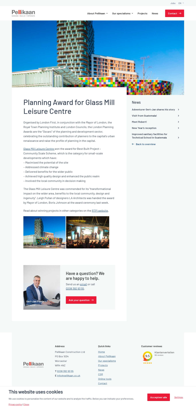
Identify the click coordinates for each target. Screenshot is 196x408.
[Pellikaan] (23, 13)
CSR (100, 374)
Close (26, 404)
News (155, 13)
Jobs (172, 3)
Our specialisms (107, 360)
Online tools (104, 378)
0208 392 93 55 (75, 288)
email (83, 284)
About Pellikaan (107, 356)
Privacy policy (15, 404)
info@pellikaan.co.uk (68, 375)
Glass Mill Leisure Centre (39, 148)
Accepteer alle (158, 397)
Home (101, 351)
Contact (172, 13)
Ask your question (79, 300)
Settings (178, 397)
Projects (142, 13)
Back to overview (146, 144)
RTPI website (100, 210)
